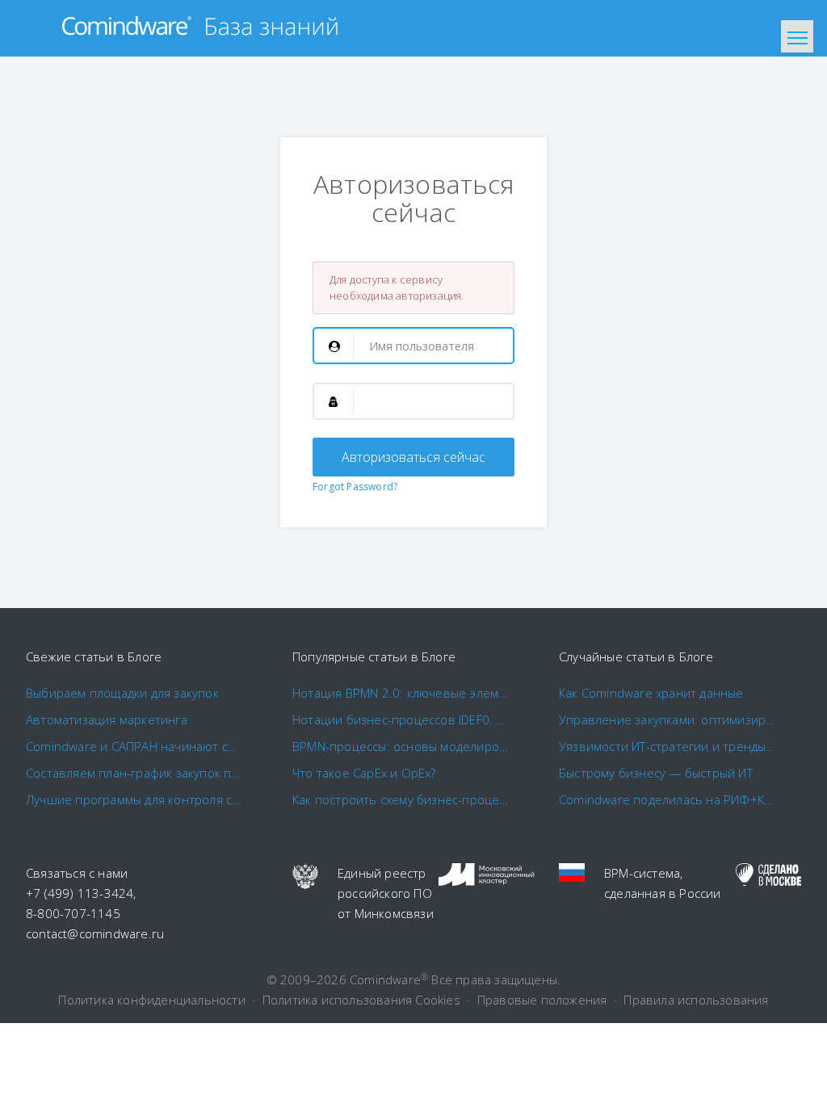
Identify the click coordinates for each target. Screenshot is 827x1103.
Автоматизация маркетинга (106, 719)
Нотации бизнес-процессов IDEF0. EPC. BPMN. (401, 719)
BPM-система (642, 873)
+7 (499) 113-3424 (79, 893)
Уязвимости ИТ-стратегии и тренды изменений (668, 746)
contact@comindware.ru (95, 933)
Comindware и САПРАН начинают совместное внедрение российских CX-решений (135, 746)
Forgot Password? (355, 486)
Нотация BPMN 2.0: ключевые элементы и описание (401, 693)
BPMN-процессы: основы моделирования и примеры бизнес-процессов (401, 746)
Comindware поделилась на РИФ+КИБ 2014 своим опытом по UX (668, 799)
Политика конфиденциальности (151, 1000)
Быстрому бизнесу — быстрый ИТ (656, 773)
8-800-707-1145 (73, 913)
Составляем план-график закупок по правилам (135, 773)
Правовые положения (542, 1000)
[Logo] (200, 28)
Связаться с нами (77, 873)
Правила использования (695, 1000)
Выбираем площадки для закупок (122, 693)
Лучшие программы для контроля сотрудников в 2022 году (135, 799)
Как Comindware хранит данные (651, 693)
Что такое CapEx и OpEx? (364, 773)
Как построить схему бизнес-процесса (401, 799)
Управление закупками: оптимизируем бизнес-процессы (668, 719)
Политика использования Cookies (361, 1000)
